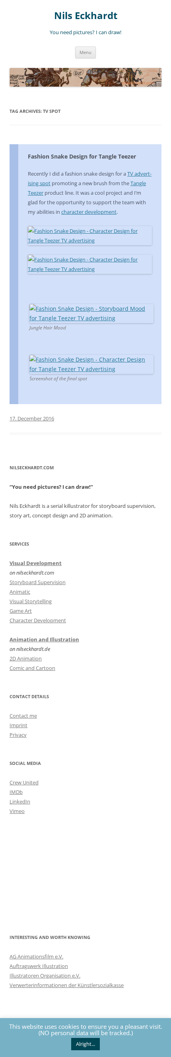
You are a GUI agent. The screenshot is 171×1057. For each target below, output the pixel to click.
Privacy (18, 734)
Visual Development (36, 563)
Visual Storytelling (31, 601)
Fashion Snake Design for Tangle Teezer (82, 156)
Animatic (20, 591)
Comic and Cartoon (32, 668)
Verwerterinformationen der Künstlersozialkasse (67, 985)
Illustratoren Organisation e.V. (45, 975)
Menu (85, 52)
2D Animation (26, 658)
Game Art (21, 610)
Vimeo (17, 811)
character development (89, 211)
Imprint (18, 725)
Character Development (38, 620)
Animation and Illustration (44, 639)
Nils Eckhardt (85, 16)
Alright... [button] (85, 1043)
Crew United (24, 782)
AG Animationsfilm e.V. (36, 956)
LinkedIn (20, 801)
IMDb (16, 792)
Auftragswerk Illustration (39, 966)
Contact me (23, 715)
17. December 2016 (32, 418)
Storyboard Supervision (38, 582)
